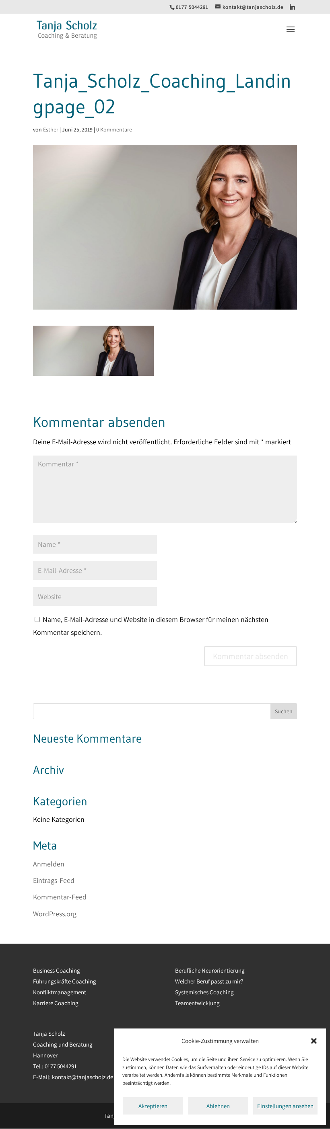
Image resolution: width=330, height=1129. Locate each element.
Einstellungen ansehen (285, 1106)
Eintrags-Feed (53, 880)
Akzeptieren (152, 1106)
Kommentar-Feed (60, 896)
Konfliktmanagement (59, 992)
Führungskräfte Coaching (64, 981)
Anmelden (48, 863)
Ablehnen (218, 1106)
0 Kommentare (114, 129)
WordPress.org (54, 913)
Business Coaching (56, 970)
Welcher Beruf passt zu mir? (209, 981)
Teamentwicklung (197, 1003)
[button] (314, 1041)
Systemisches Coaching (204, 992)
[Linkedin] (292, 7)
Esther (50, 129)
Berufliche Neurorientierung (210, 970)
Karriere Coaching (55, 1003)
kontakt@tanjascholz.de (82, 1077)
